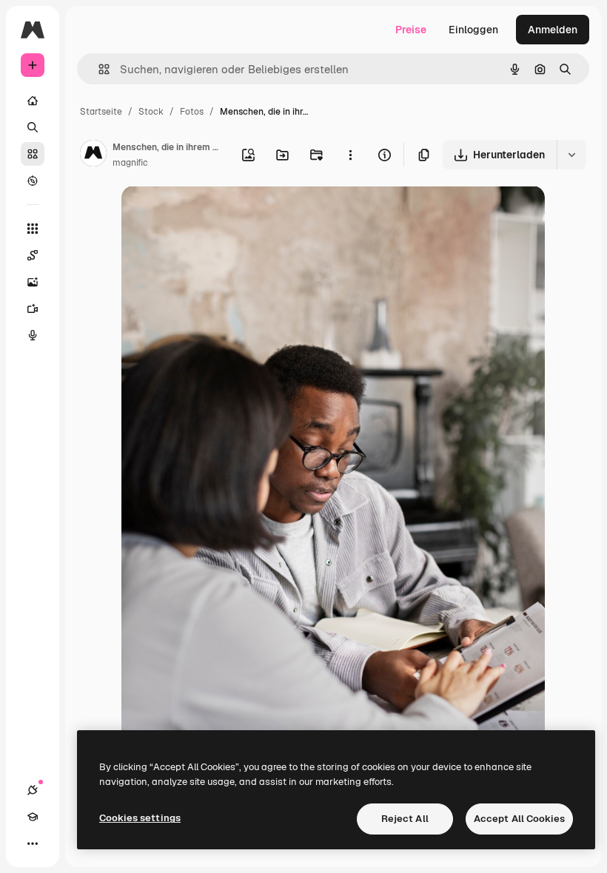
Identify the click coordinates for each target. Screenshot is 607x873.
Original (216, 214)
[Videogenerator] (32, 308)
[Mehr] (32, 843)
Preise (410, 29)
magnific (130, 163)
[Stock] (32, 154)
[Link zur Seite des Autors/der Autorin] (93, 155)
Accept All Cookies (519, 818)
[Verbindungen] (32, 790)
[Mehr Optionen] (350, 154)
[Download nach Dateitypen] (571, 154)
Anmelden (552, 29)
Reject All (405, 818)
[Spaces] (32, 255)
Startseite (101, 112)
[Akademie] (32, 817)
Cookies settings (140, 818)
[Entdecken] (32, 180)
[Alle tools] (32, 228)
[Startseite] (32, 100)
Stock (151, 112)
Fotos (192, 112)
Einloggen (473, 29)
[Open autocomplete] (98, 69)
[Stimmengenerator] (32, 335)
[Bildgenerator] (32, 282)
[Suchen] (32, 127)
